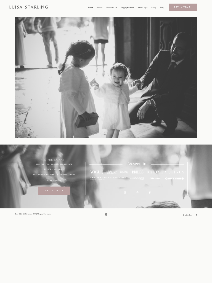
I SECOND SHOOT (66, 174)
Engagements (127, 8)
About (99, 8)
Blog (154, 8)
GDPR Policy (54, 181)
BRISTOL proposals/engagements (54, 164)
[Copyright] (106, 214)
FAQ (161, 8)
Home (90, 8)
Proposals (112, 8)
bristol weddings (54, 169)
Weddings (142, 8)
